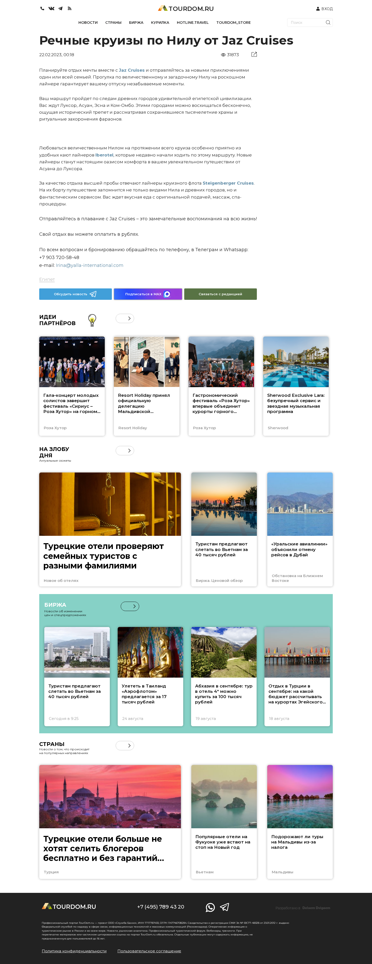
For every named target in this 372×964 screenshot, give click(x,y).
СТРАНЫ (113, 22)
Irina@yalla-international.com (89, 265)
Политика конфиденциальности (74, 951)
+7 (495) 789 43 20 (160, 907)
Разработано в (303, 908)
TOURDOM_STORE (233, 22)
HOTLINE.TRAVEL (193, 22)
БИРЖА (136, 22)
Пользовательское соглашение (149, 951)
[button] (120, 318)
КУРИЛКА (160, 22)
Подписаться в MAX (143, 294)
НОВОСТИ (88, 22)
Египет (47, 279)
